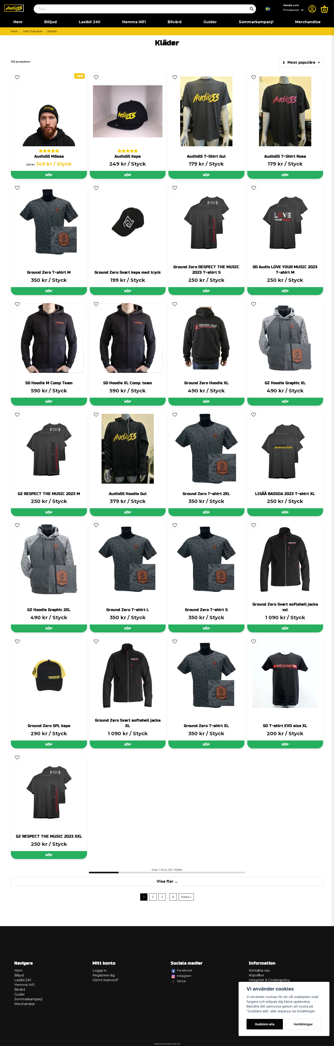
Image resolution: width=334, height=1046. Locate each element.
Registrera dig (103, 975)
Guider (210, 22)
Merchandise (308, 22)
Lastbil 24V (89, 22)
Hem (17, 22)
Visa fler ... (167, 881)
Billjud (50, 22)
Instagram (184, 976)
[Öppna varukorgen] (324, 8)
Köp (48, 291)
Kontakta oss (259, 970)
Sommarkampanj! (256, 22)
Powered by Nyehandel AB (167, 1044)
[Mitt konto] (312, 8)
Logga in (99, 970)
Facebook (184, 970)
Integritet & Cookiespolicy (269, 980)
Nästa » (186, 897)
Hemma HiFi (134, 22)
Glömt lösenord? (105, 980)
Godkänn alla (264, 1024)
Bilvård (175, 22)
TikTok (181, 981)
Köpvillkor (256, 975)
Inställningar (303, 1024)
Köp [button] (48, 175)
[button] (268, 9)
